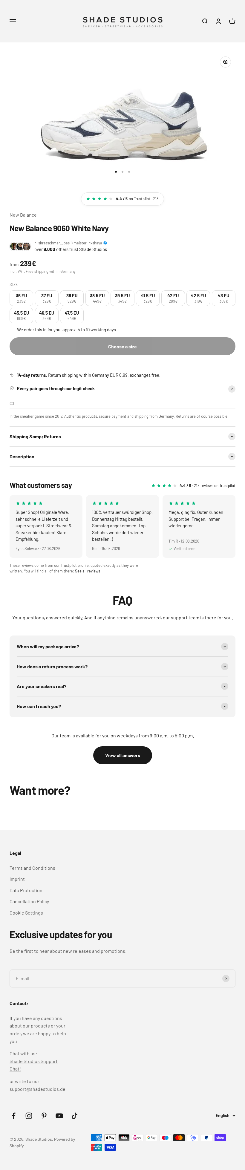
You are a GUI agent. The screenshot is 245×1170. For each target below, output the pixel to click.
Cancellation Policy (29, 901)
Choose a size (122, 346)
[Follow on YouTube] (59, 1116)
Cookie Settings (26, 912)
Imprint (17, 879)
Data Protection (26, 890)
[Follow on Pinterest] (44, 1116)
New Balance (23, 215)
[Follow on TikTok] (75, 1116)
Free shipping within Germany (51, 271)
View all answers (122, 755)
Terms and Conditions (32, 868)
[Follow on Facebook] (14, 1116)
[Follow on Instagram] (29, 1116)
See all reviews (87, 571)
